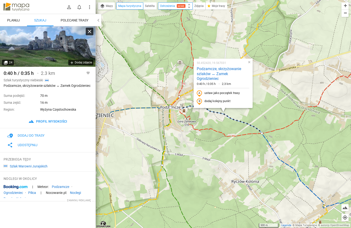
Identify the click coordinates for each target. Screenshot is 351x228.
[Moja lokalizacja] (345, 217)
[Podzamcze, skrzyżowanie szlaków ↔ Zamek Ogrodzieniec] (48, 46)
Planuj (13, 20)
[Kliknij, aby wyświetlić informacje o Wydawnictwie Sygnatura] (103, 224)
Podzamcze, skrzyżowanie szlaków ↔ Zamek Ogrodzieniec (219, 74)
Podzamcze (60, 187)
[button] (181, 108)
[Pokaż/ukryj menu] (89, 7)
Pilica (32, 193)
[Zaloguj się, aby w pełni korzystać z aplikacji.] (88, 73)
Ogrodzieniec (13, 193)
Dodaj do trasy (31, 135)
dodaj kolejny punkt (217, 101)
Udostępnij (27, 145)
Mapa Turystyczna (306, 225)
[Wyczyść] (89, 31)
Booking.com (15, 187)
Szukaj (40, 20)
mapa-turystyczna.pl (16, 7)
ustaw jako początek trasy (222, 93)
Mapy (109, 6)
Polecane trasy (74, 20)
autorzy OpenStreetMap (335, 225)
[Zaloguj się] (69, 7)
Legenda (286, 225)
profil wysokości (51, 121)
